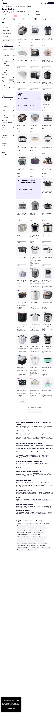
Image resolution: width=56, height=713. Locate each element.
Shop (18, 3)
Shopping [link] (7, 6)
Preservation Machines (7, 33)
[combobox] (39, 23)
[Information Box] (23, 23)
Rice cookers (19, 436)
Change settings (11, 708)
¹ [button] (21, 66)
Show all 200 (4, 74)
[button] (45, 3)
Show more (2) (5, 36)
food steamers (36, 473)
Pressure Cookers (6, 30)
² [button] (47, 151)
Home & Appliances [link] (13, 6)
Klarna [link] (3, 6)
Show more (38, 14)
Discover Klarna (13, 3)
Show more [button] (35, 412)
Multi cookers (19, 463)
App (21, 3)
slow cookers (34, 453)
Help (24, 3)
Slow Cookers (5, 32)
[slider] (3, 46)
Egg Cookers (5, 35)
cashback (18, 494)
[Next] (52, 19)
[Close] (20, 699)
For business (10, 0)
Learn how (19, 16)
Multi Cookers (5, 27)
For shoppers (4, 0)
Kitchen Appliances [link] (21, 6)
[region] (11, 704)
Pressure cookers (20, 445)
